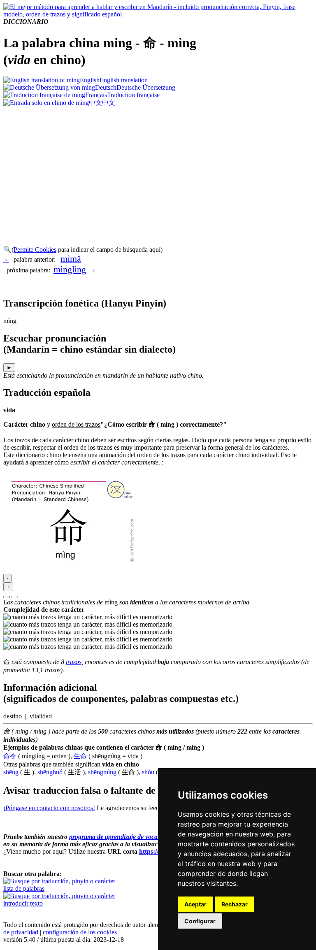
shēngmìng (102, 772)
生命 (80, 756)
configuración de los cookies (80, 932)
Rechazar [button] (234, 904)
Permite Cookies (35, 249)
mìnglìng (69, 269)
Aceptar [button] (195, 904)
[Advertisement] (158, 169)
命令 (9, 756)
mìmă (70, 258)
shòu (148, 772)
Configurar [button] (200, 920)
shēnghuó (50, 772)
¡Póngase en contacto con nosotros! (49, 807)
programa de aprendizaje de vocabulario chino (131, 836)
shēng (11, 772)
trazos (73, 661)
